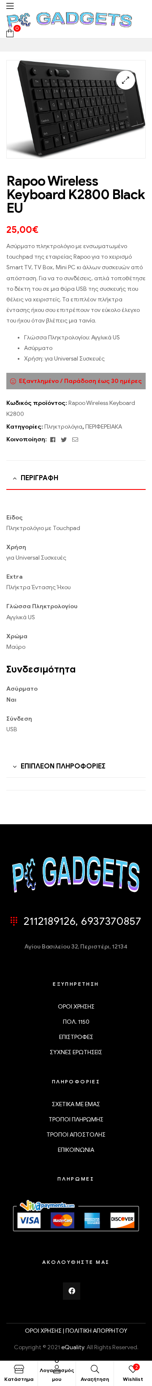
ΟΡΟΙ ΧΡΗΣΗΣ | (45, 1330)
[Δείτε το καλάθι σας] (10, 32)
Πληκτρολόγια (63, 426)
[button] (125, 80)
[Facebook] (72, 1291)
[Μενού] (10, 5)
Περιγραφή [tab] (39, 478)
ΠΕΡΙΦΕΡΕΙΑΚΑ (103, 426)
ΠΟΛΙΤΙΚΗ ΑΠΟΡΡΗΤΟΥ (96, 1330)
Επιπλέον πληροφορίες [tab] (63, 766)
